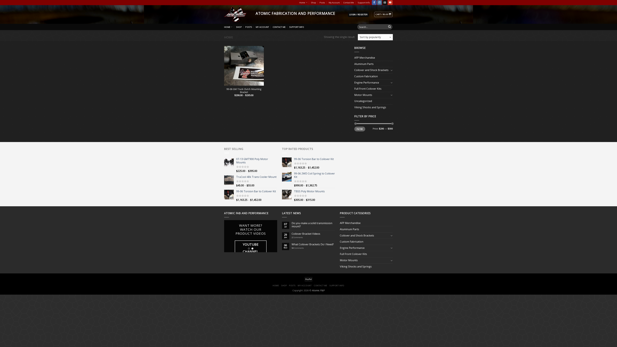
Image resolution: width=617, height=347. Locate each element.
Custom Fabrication (366, 76)
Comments (297, 237)
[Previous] (229, 236)
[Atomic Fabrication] (237, 14)
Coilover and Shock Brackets (371, 70)
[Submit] (389, 27)
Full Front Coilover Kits (367, 88)
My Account (334, 2)
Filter (360, 129)
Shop (313, 2)
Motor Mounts (363, 95)
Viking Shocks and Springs (370, 107)
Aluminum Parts (364, 64)
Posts (322, 2)
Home (302, 2)
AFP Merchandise (364, 57)
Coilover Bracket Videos (306, 233)
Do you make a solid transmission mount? (312, 225)
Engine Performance (366, 82)
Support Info (364, 2)
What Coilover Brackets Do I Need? (313, 244)
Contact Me (348, 2)
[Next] (272, 236)
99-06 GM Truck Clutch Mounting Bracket (243, 91)
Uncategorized (363, 101)
